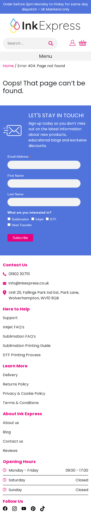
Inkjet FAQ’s (13, 327)
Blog (7, 432)
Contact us (13, 441)
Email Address (19, 156)
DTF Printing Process (22, 355)
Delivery (10, 375)
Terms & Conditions (21, 402)
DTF (53, 219)
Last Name (15, 194)
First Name (15, 175)
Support (10, 317)
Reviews (10, 450)
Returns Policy (16, 384)
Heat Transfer (22, 225)
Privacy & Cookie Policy (24, 393)
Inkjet (39, 219)
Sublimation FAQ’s (19, 336)
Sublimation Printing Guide (27, 345)
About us (11, 422)
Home (8, 66)
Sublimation (20, 219)
